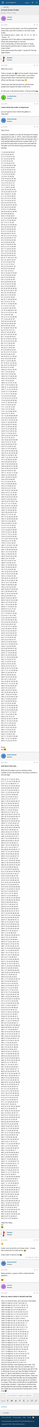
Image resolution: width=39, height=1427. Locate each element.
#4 (37, 127)
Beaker (10, 58)
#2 (37, 65)
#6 (37, 1240)
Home (29, 1417)
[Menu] (2, 2)
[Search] (37, 2)
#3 (37, 104)
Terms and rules (6, 1417)
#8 (37, 1293)
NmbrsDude (12, 119)
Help (24, 1417)
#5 (37, 762)
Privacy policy (17, 1417)
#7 (37, 1270)
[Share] (34, 25)
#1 (37, 25)
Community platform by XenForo (17, 1421)
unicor (4, 13)
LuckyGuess (11, 96)
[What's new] (32, 2)
